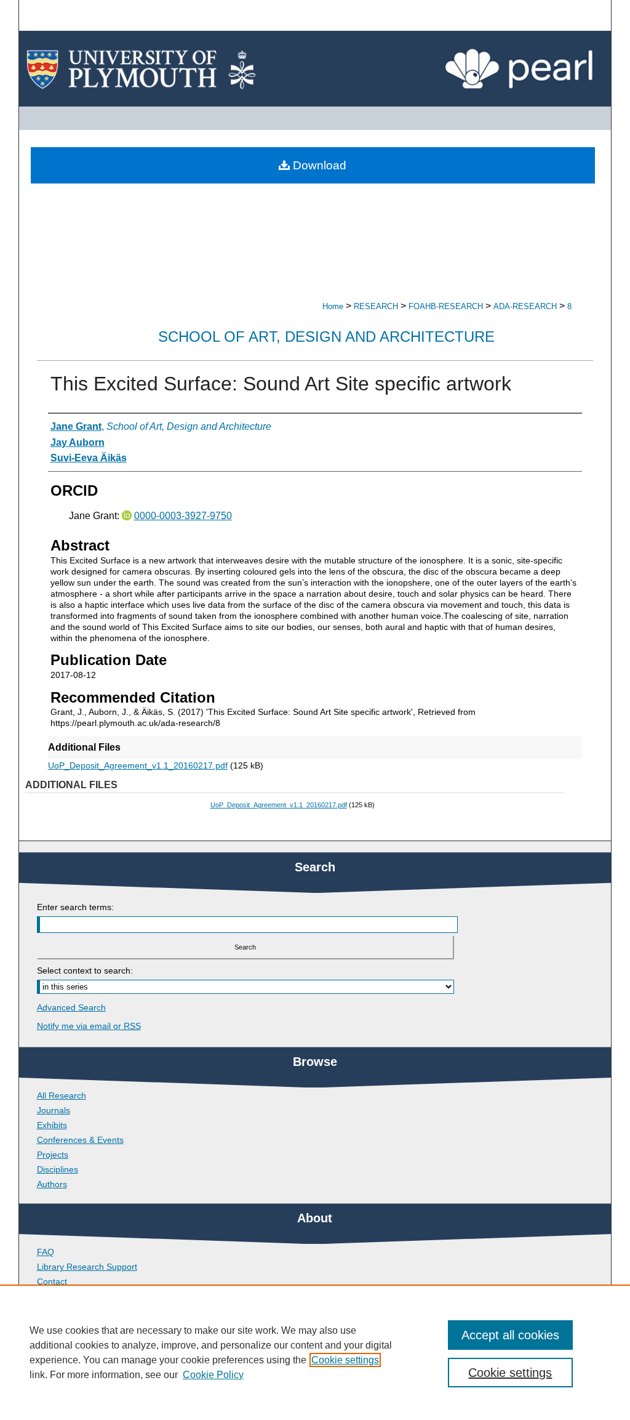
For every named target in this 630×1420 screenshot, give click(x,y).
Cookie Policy (213, 1375)
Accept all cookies (510, 1335)
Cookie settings (345, 1360)
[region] (315, 1352)
